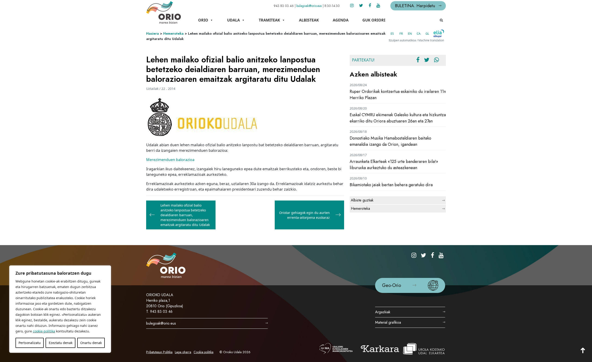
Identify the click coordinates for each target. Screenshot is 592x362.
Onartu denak (91, 343)
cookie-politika (44, 331)
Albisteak (309, 20)
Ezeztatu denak (60, 343)
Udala (233, 20)
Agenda (340, 20)
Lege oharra (183, 352)
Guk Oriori (373, 20)
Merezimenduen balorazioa (170, 159)
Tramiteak (269, 20)
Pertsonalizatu (29, 343)
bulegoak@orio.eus (309, 5)
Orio (203, 20)
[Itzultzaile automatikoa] (439, 33)
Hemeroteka (173, 33)
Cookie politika (203, 352)
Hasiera (152, 33)
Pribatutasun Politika (159, 352)
